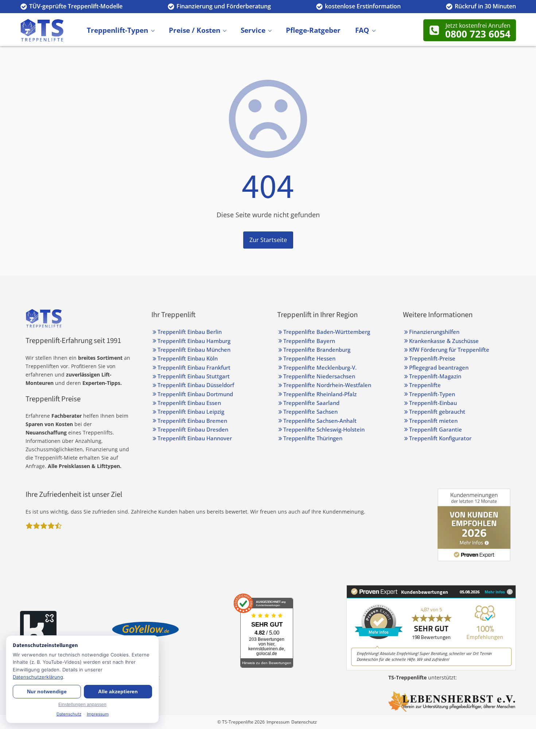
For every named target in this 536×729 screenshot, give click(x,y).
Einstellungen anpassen (82, 704)
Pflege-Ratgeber (313, 30)
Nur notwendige (47, 691)
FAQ (362, 30)
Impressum (278, 722)
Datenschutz (304, 722)
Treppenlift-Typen (117, 30)
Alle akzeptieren (118, 691)
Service (253, 30)
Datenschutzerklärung (38, 677)
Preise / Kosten (194, 30)
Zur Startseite (268, 240)
